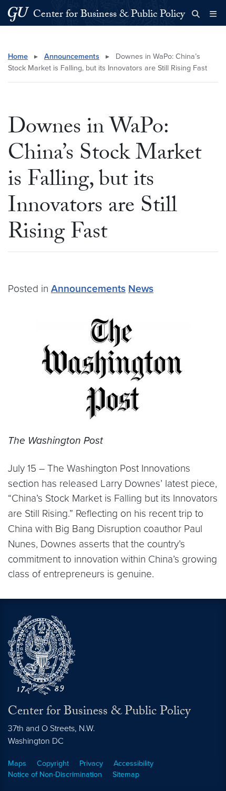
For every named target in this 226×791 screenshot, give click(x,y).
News (140, 289)
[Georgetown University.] (18, 14)
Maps (17, 763)
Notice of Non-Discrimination (55, 774)
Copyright (53, 763)
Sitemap (125, 774)
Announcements (71, 56)
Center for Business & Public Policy (109, 15)
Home (18, 56)
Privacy (91, 763)
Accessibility (133, 763)
